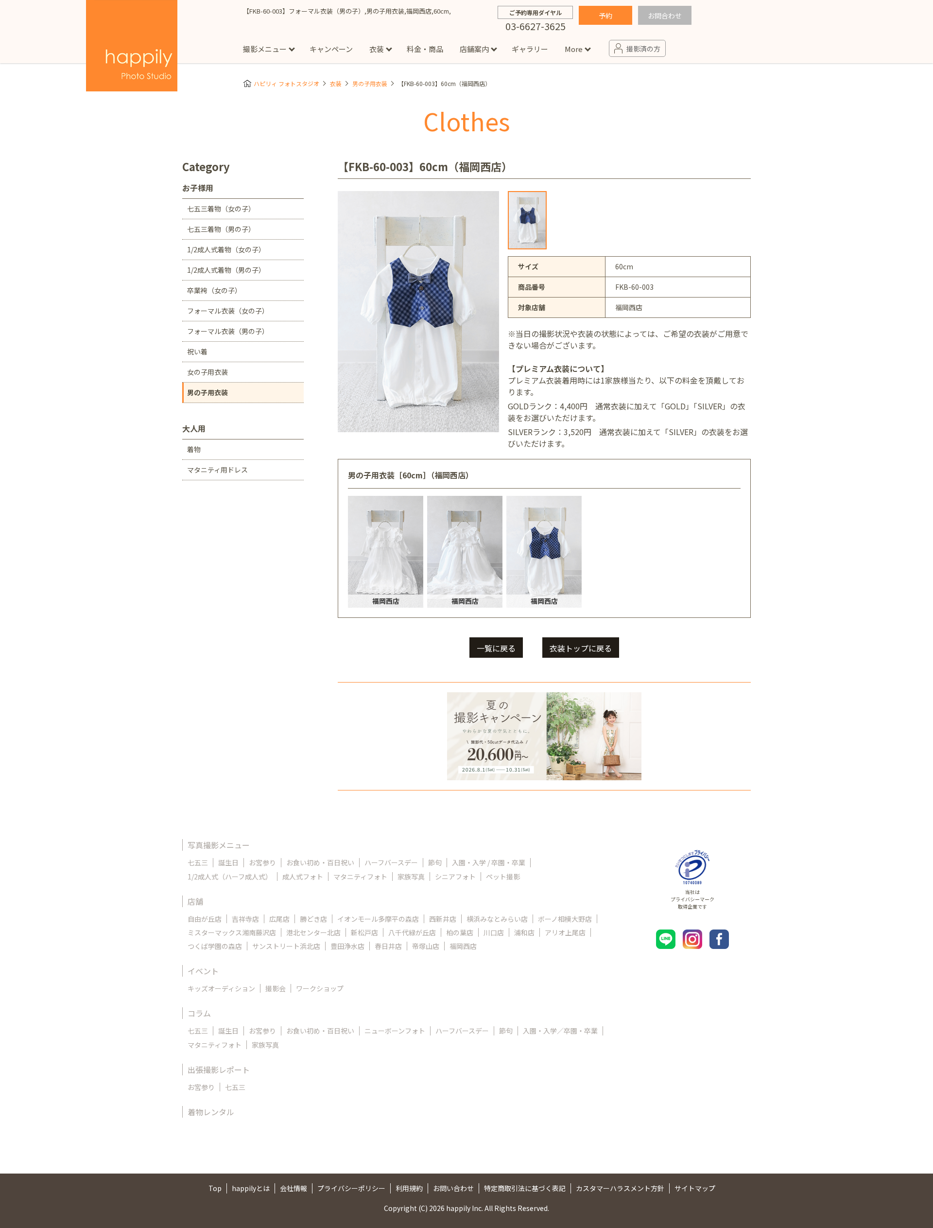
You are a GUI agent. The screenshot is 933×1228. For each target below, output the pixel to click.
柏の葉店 (459, 932)
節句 (435, 862)
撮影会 (275, 988)
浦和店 (524, 932)
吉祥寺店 (245, 919)
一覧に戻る (496, 648)
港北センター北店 (313, 932)
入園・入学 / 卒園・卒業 (488, 862)
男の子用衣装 (369, 83)
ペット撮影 (503, 876)
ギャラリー (530, 49)
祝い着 (197, 351)
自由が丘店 (205, 919)
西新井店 (442, 919)
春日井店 (388, 946)
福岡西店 (463, 946)
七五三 (198, 862)
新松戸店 (364, 932)
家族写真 (411, 876)
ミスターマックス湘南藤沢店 (232, 932)
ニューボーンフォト (394, 1030)
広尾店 (279, 919)
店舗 (195, 901)
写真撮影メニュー (219, 845)
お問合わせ (665, 15)
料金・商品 (425, 49)
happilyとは (251, 1188)
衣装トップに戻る (581, 648)
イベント (203, 971)
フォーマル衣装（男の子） (228, 331)
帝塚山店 (425, 946)
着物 (194, 449)
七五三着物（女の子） (221, 208)
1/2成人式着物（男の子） (226, 270)
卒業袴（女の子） (214, 290)
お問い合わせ (453, 1188)
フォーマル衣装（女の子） (228, 311)
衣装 (376, 49)
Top (215, 1188)
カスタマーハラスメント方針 (620, 1188)
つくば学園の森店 (215, 946)
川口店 (494, 932)
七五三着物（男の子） (221, 229)
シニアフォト (455, 876)
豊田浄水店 (347, 946)
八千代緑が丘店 (412, 932)
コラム (199, 1013)
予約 (605, 15)
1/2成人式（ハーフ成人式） (230, 876)
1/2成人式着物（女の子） (226, 249)
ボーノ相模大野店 (565, 919)
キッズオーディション (221, 988)
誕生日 (228, 862)
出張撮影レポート (219, 1069)
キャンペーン (331, 49)
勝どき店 (313, 919)
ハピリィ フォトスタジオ (286, 83)
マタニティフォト (360, 876)
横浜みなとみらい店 (497, 919)
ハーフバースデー (391, 862)
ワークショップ (320, 988)
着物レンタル (211, 1112)
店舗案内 (474, 49)
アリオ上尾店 (565, 932)
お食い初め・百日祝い (320, 862)
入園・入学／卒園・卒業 (560, 1030)
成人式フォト (302, 876)
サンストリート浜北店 (286, 946)
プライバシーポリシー (351, 1188)
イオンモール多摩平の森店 (378, 919)
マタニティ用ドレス (217, 469)
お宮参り (262, 862)
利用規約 (409, 1188)
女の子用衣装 (207, 372)
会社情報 (293, 1188)
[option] (527, 220)
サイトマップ (694, 1188)
